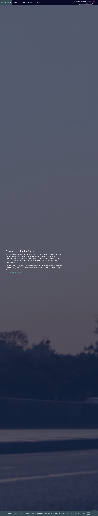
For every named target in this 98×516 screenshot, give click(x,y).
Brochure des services (15, 272)
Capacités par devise (27, 2)
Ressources (38, 2)
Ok (88, 513)
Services (16, 2)
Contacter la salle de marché (86, 3)
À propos (83, 1)
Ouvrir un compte (77, 1)
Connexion (89, 1)
